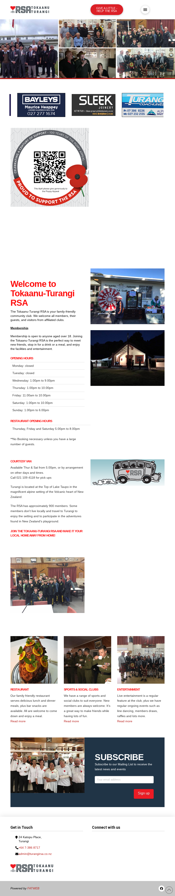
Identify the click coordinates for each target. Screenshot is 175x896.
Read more (18, 721)
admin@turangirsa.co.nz (35, 854)
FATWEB (33, 888)
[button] (145, 10)
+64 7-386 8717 (29, 847)
